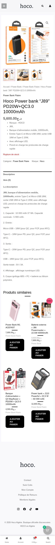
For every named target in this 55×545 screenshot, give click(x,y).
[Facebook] (24, 509)
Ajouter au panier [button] (15, 345)
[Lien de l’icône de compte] (50, 6)
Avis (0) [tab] (7, 180)
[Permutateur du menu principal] (4, 6)
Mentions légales (27, 499)
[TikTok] (30, 509)
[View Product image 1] (9, 75)
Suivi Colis (27, 485)
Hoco (42, 161)
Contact (27, 480)
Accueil (6, 87)
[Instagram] (18, 509)
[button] (43, 6)
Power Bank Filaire (31, 87)
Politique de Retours (27, 495)
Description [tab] (9, 174)
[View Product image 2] (23, 75)
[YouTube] (36, 509)
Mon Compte (28, 490)
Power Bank (16, 87)
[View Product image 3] (37, 75)
